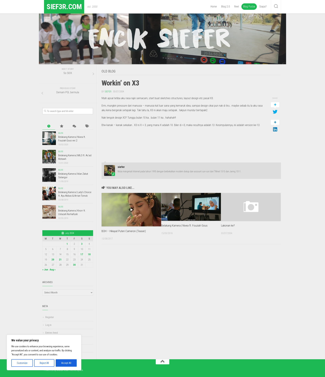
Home (214, 6)
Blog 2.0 (225, 6)
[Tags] (86, 126)
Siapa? (263, 6)
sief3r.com (64, 7)
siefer (108, 91)
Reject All (44, 363)
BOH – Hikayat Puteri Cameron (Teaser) (124, 231)
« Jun (45, 269)
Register (49, 317)
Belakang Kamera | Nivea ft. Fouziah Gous (184, 225)
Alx (81, 370)
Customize (22, 363)
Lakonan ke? (228, 225)
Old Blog (108, 71)
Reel (236, 6)
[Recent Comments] (74, 126)
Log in (48, 324)
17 (81, 254)
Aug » (53, 269)
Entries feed (51, 332)
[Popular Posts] (61, 126)
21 (60, 259)
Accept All (66, 363)
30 (74, 264)
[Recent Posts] (48, 126)
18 (89, 254)
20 (52, 259)
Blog (60, 133)
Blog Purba (249, 6)
